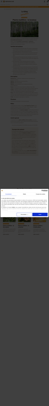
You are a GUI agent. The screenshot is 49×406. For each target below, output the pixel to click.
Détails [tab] (24, 194)
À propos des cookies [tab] (40, 194)
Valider (40, 214)
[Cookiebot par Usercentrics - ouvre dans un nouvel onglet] (42, 191)
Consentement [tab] (8, 194)
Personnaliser (24, 214)
